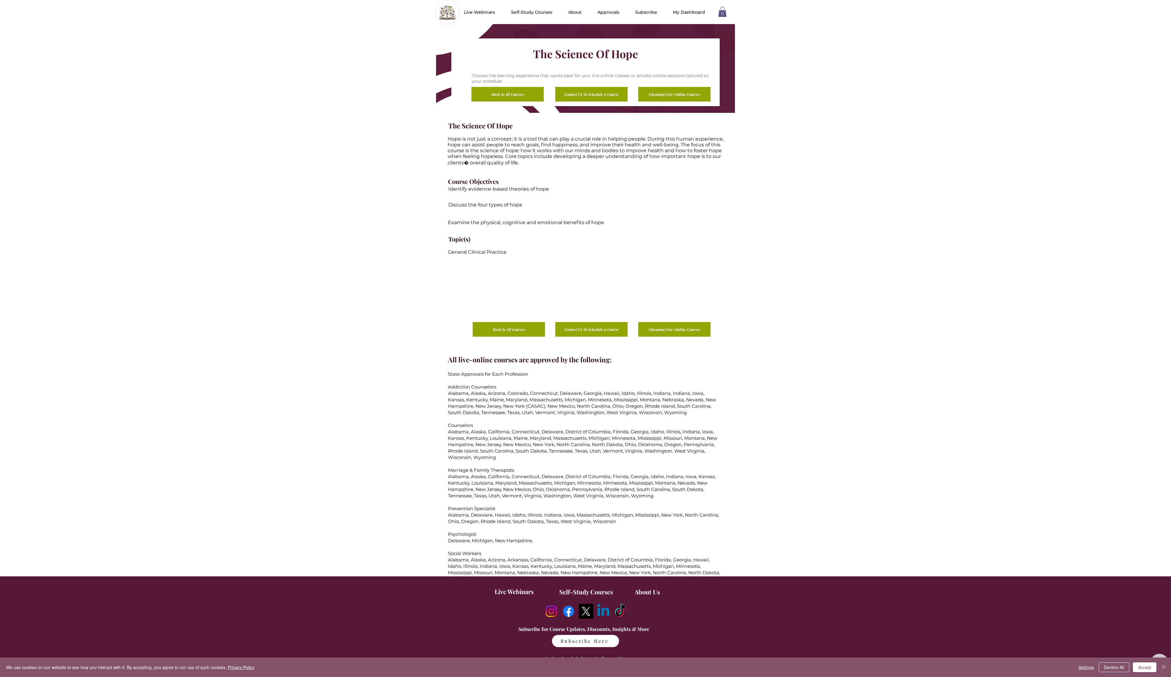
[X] (585, 611)
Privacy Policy (241, 667)
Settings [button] (1086, 667)
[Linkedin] (603, 611)
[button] (574, 12)
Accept (1144, 667)
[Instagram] (551, 611)
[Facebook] (568, 611)
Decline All (1114, 667)
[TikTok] (620, 611)
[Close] (1163, 667)
